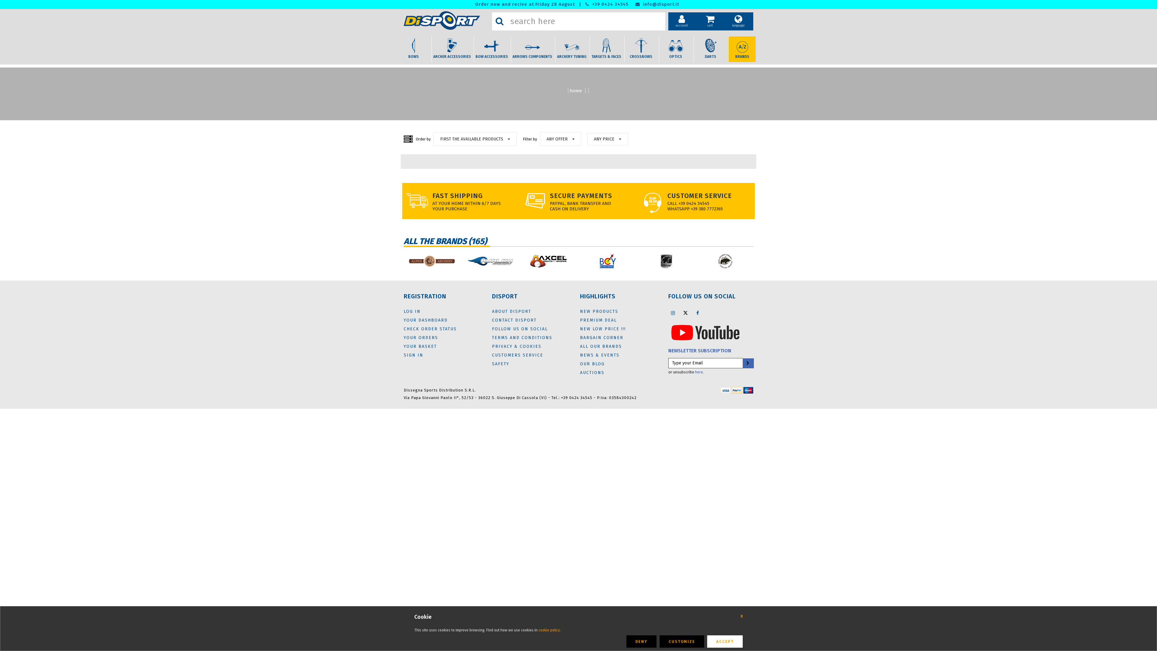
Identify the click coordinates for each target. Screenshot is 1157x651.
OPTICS (675, 57)
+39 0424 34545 (609, 4)
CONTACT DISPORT (514, 320)
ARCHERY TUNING (571, 57)
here (699, 372)
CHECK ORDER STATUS (430, 329)
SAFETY (500, 363)
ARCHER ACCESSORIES (452, 57)
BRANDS (742, 57)
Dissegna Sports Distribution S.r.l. (440, 390)
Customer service (699, 196)
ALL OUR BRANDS (601, 346)
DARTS (710, 57)
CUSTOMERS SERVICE (517, 355)
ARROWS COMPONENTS (532, 57)
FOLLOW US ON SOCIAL (520, 329)
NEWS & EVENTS (599, 355)
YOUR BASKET (420, 346)
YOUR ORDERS (421, 337)
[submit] (748, 363)
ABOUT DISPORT (511, 311)
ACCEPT (725, 641)
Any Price (604, 139)
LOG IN (412, 311)
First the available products (471, 139)
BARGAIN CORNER (601, 337)
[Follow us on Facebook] (698, 313)
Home (576, 90)
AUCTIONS (592, 372)
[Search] (499, 21)
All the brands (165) (445, 241)
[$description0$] (431, 261)
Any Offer (557, 139)
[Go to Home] (446, 20)
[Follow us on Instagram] (673, 313)
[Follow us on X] (685, 313)
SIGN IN (413, 355)
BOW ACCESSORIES (491, 57)
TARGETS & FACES (606, 57)
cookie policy (549, 630)
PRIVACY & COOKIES (516, 346)
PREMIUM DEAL (598, 320)
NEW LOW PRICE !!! (603, 329)
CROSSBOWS (641, 57)
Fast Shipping (457, 196)
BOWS (413, 57)
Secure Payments (581, 196)
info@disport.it (660, 4)
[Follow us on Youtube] (705, 332)
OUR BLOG (592, 363)
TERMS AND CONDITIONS (522, 337)
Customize (682, 641)
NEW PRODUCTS (599, 311)
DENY (641, 641)
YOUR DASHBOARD (426, 320)
